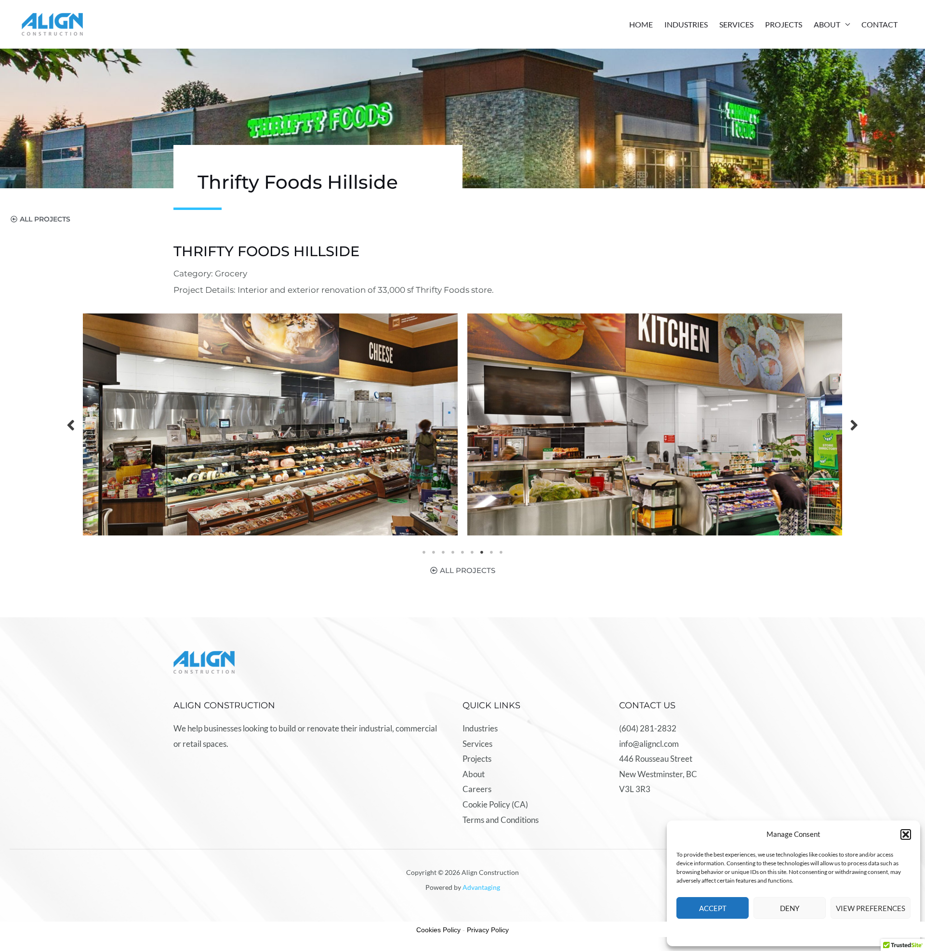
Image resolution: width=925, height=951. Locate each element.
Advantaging (481, 887)
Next (854, 424)
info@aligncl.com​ (649, 744)
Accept (713, 908)
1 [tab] (424, 552)
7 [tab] (482, 552)
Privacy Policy (488, 930)
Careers (476, 789)
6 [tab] (472, 552)
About (827, 24)
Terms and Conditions (500, 820)
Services (736, 24)
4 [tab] (453, 552)
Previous (71, 424)
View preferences (870, 908)
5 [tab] (462, 552)
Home (641, 24)
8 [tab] (491, 552)
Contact (879, 24)
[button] (906, 834)
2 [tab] (433, 552)
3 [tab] (443, 552)
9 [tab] (501, 552)
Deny (789, 908)
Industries (686, 24)
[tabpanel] (270, 424)
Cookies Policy (438, 930)
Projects (783, 24)
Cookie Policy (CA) (495, 804)
